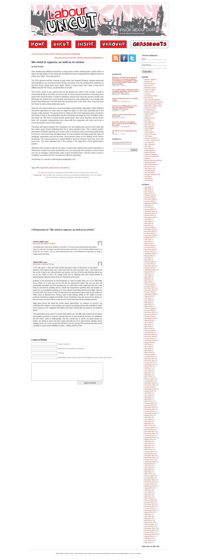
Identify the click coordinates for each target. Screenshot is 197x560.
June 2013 (148, 468)
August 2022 (148, 255)
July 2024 (148, 219)
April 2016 (147, 399)
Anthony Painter (149, 83)
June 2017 (148, 371)
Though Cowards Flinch (152, 174)
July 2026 (148, 187)
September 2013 (150, 461)
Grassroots (38, 175)
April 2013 (147, 472)
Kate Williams (149, 122)
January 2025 (149, 209)
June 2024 (148, 221)
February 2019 (149, 330)
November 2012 (150, 482)
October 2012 (149, 484)
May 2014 (148, 445)
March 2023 (148, 243)
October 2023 (149, 233)
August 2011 (148, 512)
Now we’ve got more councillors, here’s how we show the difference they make (124, 123)
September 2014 (150, 437)
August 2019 (148, 320)
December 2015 (150, 407)
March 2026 (148, 193)
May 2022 (148, 260)
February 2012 (149, 500)
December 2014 (150, 431)
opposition (44, 168)
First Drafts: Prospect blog (153, 106)
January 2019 (149, 332)
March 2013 (148, 474)
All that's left (148, 81)
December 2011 (150, 504)
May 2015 (148, 421)
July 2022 (148, 258)
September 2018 (150, 340)
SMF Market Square (151, 164)
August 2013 (148, 464)
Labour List (148, 130)
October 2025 (149, 201)
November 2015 (150, 409)
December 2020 (150, 288)
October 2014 (149, 435)
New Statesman (150, 144)
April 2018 (147, 350)
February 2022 (149, 262)
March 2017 (148, 377)
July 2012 (148, 490)
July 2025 (148, 205)
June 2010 (148, 540)
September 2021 (150, 270)
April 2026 (147, 191)
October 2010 (149, 532)
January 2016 (149, 405)
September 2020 (150, 294)
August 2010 (148, 536)
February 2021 (149, 284)
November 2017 (150, 361)
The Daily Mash (150, 172)
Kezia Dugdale (149, 128)
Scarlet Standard (150, 162)
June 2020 (148, 300)
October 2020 (149, 292)
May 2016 (148, 397)
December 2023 (150, 229)
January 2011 (149, 526)
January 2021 (149, 286)
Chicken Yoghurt (150, 89)
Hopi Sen (148, 116)
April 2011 (147, 520)
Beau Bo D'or (149, 85)
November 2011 (150, 506)
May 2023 (148, 241)
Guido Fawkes (149, 114)
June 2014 (148, 443)
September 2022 (150, 253)
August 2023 (148, 237)
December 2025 (150, 199)
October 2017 (149, 363)
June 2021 (148, 276)
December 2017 (150, 358)
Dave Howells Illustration (153, 100)
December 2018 (150, 334)
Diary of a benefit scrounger (154, 102)
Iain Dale (147, 120)
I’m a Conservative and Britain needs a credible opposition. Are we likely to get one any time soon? (125, 91)
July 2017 (148, 369)
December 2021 (150, 266)
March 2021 (148, 282)
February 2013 (149, 476)
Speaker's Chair (150, 166)
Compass (148, 93)
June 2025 (148, 207)
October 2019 (149, 316)
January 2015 (149, 429)
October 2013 (149, 459)
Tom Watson (149, 178)
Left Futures (149, 136)
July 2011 (148, 514)
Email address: (147, 65)
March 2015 (148, 425)
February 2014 (149, 451)
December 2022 (150, 249)
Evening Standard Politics (153, 104)
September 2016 (150, 389)
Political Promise (150, 152)
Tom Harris (148, 176)
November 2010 (150, 530)
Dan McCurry (149, 98)
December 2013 (150, 455)
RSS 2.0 (84, 175)
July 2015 (148, 417)
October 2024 (149, 215)
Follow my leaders (150, 108)
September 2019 (150, 318)
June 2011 (148, 516)
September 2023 (150, 235)
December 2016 (150, 383)
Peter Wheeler (149, 148)
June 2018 (148, 346)
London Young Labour (152, 140)
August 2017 (148, 367)
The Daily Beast (150, 170)
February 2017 (149, 379)
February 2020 (149, 308)
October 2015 (149, 411)
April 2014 (147, 447)
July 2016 (148, 393)
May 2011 (148, 518)
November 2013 (150, 457)
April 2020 (147, 304)
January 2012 (149, 502)
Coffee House (149, 91)
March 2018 (148, 352)
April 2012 (147, 496)
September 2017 (150, 365)
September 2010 (150, 534)
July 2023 (148, 239)
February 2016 (149, 403)
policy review (54, 168)
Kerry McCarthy (150, 124)
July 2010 (148, 538)
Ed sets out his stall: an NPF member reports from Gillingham (56, 54)
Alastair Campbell (150, 79)
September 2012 (150, 486)
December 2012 (150, 480)
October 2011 (149, 508)
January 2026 (149, 197)
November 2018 (150, 336)
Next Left (148, 146)
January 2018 (149, 356)
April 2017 (147, 375)
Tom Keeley (65, 168)
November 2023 (150, 231)
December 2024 (150, 211)
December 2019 (150, 312)
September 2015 (150, 413)
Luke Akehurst (149, 142)
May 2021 (148, 278)
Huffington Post (150, 118)
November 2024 (150, 213)
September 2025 (150, 203)
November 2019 (150, 314)
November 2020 (150, 290)
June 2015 (148, 419)
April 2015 (147, 423)
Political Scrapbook (151, 154)
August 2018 (148, 342)
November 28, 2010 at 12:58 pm (44, 243)
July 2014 (148, 441)
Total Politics (149, 180)
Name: (144, 59)
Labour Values (149, 132)
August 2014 (148, 439)
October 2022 (149, 251)
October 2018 (149, 338)
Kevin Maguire (149, 126)
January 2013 (149, 478)
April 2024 (147, 225)
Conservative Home (151, 96)
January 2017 (149, 381)
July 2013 (148, 466)
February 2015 (149, 427)
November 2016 (150, 385)
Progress (147, 158)
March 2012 (148, 498)
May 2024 (148, 223)
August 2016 (148, 391)
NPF (37, 168)
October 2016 (149, 387)
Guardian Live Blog (151, 112)
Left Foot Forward (150, 134)
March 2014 (148, 449)
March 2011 (148, 522)
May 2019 (148, 324)
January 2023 (149, 247)
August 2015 (148, 415)
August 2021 (148, 272)
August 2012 (148, 488)
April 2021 (147, 280)
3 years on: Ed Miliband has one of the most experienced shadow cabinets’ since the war (124, 107)
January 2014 (149, 453)
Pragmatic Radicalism (152, 156)
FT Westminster (150, 110)
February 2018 (149, 354)
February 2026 (149, 195)
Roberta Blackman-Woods (153, 160)
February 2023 (149, 245)
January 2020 (149, 310)
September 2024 (150, 217)
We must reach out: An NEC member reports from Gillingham (78, 58)
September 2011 (150, 510)
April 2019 (147, 326)
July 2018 (148, 344)
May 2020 (148, 302)
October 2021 (149, 268)
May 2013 (148, 470)
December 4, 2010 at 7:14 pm (43, 264)
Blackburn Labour (150, 87)
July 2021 (148, 274)
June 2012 (148, 492)
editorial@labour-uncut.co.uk (121, 144)
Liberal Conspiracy (151, 138)
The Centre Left (150, 168)
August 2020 (148, 296)
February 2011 (149, 524)
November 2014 (150, 433)
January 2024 (149, 227)
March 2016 (148, 401)
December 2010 (150, 528)
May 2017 (148, 373)
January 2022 (149, 264)
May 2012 (148, 494)
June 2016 (148, 395)
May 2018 (148, 348)
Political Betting (150, 150)
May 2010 (148, 542)
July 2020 (148, 298)
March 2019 (148, 328)
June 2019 (148, 322)
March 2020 (148, 306)
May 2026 (148, 189)
